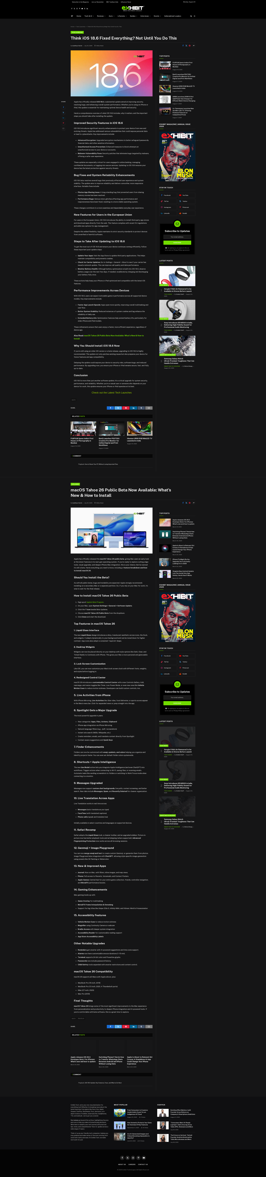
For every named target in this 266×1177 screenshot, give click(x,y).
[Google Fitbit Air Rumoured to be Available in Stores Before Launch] (177, 276)
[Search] (191, 16)
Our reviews (74, 1120)
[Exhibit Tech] (133, 8)
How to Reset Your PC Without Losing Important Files (101, 464)
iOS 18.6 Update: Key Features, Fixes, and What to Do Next (103, 1083)
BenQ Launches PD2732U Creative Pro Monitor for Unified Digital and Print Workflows (109, 442)
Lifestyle (121, 16)
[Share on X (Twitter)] (186, 45)
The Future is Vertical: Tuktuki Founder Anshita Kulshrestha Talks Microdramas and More (181, 1137)
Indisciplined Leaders (172, 16)
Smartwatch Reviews (167, 354)
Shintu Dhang (188, 366)
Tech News (163, 285)
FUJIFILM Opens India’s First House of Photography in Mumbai (82, 441)
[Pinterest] (63, 123)
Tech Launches (80, 26)
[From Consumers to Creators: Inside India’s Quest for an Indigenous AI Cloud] (119, 1113)
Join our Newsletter (98, 2)
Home (79, 16)
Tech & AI (88, 16)
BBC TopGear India (112, 2)
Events (156, 16)
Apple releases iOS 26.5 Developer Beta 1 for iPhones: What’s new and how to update (83, 1059)
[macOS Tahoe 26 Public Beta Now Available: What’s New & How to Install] (112, 553)
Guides (132, 16)
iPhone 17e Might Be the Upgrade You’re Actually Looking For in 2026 (181, 561)
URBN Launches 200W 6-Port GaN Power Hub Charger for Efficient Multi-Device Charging (184, 99)
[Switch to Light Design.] (194, 16)
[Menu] (72, 16)
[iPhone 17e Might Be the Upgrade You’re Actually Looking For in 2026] (165, 562)
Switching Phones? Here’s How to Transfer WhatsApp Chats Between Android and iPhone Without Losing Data (111, 1060)
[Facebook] (63, 107)
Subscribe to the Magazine (80, 2)
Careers (131, 1164)
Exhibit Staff (180, 294)
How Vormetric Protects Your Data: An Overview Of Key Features (139, 1124)
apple (74, 400)
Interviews (144, 16)
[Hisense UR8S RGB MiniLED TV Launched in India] (140, 428)
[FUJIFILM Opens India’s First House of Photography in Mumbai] (83, 428)
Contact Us (143, 1164)
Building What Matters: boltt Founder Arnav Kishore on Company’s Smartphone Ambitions (183, 1112)
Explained (75, 484)
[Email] (63, 128)
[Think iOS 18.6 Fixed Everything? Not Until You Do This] (112, 96)
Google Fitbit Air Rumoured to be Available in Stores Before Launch (178, 290)
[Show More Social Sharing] (193, 45)
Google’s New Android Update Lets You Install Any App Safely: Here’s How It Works (183, 573)
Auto (111, 16)
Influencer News (126, 2)
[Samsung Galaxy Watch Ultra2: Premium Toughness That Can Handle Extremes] (177, 346)
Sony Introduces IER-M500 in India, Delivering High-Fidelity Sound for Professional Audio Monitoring (178, 325)
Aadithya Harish (77, 45)
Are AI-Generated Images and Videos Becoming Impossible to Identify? (138, 1136)
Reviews (100, 16)
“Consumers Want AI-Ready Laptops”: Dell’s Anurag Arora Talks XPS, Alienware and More (182, 1125)
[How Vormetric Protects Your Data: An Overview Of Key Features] (119, 1125)
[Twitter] (63, 112)
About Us (122, 1164)
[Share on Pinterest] (189, 45)
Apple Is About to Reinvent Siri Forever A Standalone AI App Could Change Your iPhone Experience (139, 1060)
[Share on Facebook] (183, 45)
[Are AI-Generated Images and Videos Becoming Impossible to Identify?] (119, 1137)
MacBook (81, 1018)
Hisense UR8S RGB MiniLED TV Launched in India (139, 440)
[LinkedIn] (63, 118)
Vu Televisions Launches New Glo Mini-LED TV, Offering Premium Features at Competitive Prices (183, 112)
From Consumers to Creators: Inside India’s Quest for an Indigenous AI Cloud (137, 1112)
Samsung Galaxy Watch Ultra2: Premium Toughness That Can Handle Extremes (179, 361)
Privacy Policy (178, 250)
